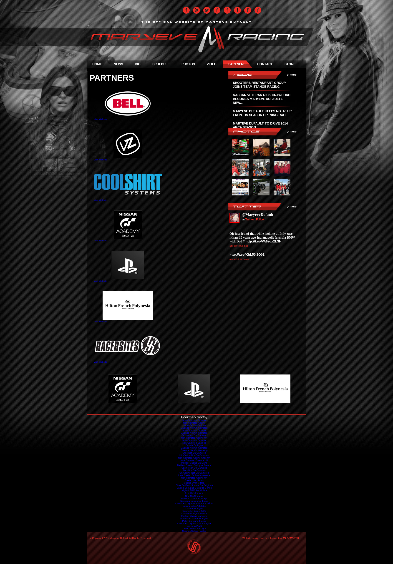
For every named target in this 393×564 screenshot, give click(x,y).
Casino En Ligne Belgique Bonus (194, 488)
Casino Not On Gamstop (194, 435)
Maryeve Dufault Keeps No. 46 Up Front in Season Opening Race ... (262, 113)
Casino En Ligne (194, 445)
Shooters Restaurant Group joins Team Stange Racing (259, 84)
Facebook (186, 10)
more (293, 74)
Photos (255, 131)
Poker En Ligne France (194, 521)
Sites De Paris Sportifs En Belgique (194, 485)
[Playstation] (194, 402)
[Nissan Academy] (122, 402)
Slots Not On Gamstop (194, 470)
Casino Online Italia (194, 483)
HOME (97, 64)
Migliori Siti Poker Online (194, 490)
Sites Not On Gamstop (194, 453)
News (255, 75)
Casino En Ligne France (194, 513)
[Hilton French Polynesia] (265, 402)
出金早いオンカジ (194, 493)
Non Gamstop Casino (194, 423)
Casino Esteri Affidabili (194, 506)
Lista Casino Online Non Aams (194, 475)
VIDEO (212, 64)
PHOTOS (188, 64)
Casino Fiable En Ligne (194, 528)
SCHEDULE (161, 64)
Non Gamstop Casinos (217, 10)
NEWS (118, 64)
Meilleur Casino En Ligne (194, 463)
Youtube (196, 10)
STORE (290, 64)
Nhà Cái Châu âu (194, 496)
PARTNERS (236, 64)
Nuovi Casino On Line (194, 425)
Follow (260, 219)
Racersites (194, 547)
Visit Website (100, 119)
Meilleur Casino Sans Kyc (194, 498)
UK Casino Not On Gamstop (194, 455)
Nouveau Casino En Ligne (194, 501)
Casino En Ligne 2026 (194, 511)
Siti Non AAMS (194, 526)
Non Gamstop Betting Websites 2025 (257, 10)
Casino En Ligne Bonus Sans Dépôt (194, 503)
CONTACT (265, 64)
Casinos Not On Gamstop (194, 428)
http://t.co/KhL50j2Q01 (247, 254)
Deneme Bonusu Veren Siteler (237, 10)
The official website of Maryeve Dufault (196, 37)
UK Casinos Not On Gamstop (227, 10)
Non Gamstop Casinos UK (194, 460)
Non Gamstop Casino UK (194, 438)
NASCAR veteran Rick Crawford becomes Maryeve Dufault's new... (261, 99)
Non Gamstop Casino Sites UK (194, 458)
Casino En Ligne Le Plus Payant (194, 523)
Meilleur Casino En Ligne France (194, 465)
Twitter (206, 10)
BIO (138, 64)
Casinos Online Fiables (194, 531)
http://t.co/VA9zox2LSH (263, 241)
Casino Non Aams (194, 480)
